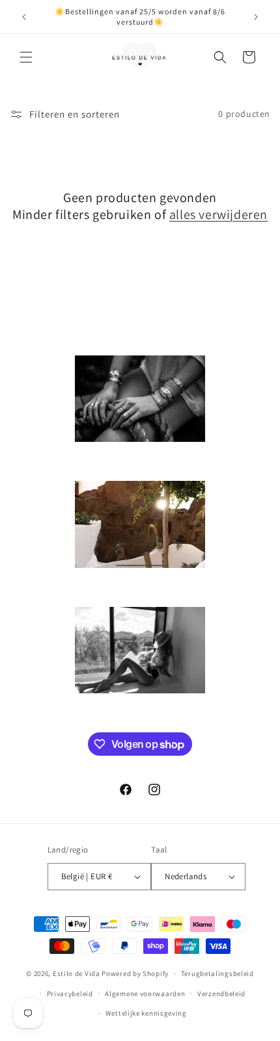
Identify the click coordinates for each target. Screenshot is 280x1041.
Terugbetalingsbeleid (217, 973)
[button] (26, 57)
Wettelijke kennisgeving (146, 1013)
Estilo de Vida (77, 973)
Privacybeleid (70, 993)
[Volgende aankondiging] (256, 17)
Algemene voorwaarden (145, 993)
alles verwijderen (218, 214)
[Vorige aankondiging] (24, 17)
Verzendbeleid (221, 993)
